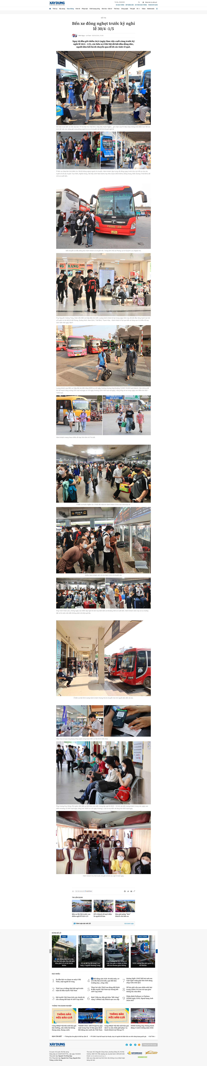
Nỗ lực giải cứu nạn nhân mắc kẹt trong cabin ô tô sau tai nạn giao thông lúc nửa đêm (139, 989)
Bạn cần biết (57, 1036)
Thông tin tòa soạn (149, 1045)
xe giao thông (120, 5)
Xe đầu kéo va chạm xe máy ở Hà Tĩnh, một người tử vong (68, 980)
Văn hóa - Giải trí (107, 8)
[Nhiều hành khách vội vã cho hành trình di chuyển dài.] (103, 540)
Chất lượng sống (95, 8)
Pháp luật (85, 8)
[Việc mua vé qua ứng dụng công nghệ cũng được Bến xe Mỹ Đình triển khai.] (79, 721)
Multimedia (150, 8)
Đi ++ (138, 8)
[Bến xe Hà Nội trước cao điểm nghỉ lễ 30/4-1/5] (82, 906)
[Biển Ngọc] (73, 35)
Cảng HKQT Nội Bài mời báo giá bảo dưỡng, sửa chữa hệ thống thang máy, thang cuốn (64, 1028)
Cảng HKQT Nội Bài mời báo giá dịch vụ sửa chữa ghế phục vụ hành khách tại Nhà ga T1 (116, 1028)
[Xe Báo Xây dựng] (151, 1052)
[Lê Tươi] (75, 35)
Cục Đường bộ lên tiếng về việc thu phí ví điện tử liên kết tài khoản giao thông (116, 963)
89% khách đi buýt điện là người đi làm (103, 915)
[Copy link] (134, 891)
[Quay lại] (73, 891)
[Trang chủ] (50, 8)
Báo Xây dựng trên (80, 891)
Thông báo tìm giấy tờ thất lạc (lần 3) (76, 1036)
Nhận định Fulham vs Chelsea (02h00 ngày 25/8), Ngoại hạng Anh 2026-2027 (139, 998)
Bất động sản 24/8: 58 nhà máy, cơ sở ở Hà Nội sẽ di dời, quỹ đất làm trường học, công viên (105, 980)
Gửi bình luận (129, 923)
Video (143, 8)
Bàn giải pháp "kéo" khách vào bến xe (122, 915)
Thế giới (132, 8)
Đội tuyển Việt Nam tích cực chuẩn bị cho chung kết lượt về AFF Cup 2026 (70, 998)
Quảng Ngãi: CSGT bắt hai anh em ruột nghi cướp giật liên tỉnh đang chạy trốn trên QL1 (139, 980)
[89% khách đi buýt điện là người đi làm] (103, 906)
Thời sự (55, 8)
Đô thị (103, 18)
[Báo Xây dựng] (57, 3)
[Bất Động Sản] (134, 1053)
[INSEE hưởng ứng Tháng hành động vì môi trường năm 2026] (143, 1015)
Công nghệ (124, 8)
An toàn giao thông (141, 5)
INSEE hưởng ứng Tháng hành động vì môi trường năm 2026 (142, 1027)
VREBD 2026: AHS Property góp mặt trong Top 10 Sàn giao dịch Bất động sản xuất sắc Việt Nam (90, 1028)
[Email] (131, 891)
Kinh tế (78, 8)
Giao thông (70, 8)
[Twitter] (128, 891)
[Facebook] (125, 891)
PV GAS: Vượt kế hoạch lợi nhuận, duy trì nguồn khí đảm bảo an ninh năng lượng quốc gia (118, 1036)
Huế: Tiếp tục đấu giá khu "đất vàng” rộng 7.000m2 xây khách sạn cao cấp (105, 998)
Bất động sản (130, 5)
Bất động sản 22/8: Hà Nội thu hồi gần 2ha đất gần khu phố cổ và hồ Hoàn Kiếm (64, 962)
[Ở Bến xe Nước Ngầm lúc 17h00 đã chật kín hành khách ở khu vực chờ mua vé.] (103, 474)
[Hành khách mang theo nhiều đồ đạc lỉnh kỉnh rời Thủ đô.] (79, 415)
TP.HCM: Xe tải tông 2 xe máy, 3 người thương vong (90, 964)
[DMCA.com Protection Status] (142, 1057)
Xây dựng (62, 8)
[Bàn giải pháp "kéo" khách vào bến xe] (125, 906)
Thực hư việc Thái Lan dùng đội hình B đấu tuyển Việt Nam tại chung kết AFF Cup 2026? (105, 989)
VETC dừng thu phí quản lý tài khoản (143, 964)
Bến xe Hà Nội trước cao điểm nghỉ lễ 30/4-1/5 (81, 915)
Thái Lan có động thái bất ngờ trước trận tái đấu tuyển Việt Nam (69, 989)
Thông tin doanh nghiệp (62, 1006)
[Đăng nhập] (143, 2)
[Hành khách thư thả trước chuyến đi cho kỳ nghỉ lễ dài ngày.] (103, 842)
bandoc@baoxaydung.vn (98, 1056)
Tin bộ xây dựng (153, 5)
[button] (101, 969)
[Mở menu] (157, 9)
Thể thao (116, 8)
